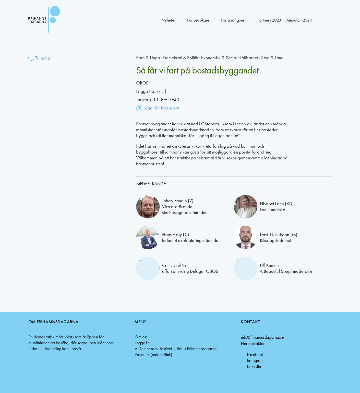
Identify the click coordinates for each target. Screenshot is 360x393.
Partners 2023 (269, 20)
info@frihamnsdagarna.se (262, 337)
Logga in (142, 342)
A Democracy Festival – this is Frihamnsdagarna (175, 348)
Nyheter (168, 20)
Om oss (141, 337)
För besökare (198, 20)
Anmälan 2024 (299, 20)
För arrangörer (233, 20)
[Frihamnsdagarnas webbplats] (57, 20)
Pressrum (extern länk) (153, 354)
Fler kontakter (253, 343)
